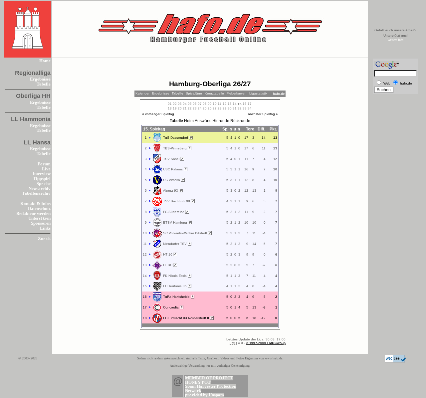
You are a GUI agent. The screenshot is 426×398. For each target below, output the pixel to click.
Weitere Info (395, 40)
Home (45, 61)
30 (230, 108)
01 (170, 103)
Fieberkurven (237, 93)
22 (190, 108)
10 (215, 103)
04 (185, 103)
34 (250, 108)
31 (235, 108)
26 (210, 108)
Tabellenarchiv (36, 193)
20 (180, 108)
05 (190, 103)
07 (200, 103)
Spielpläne (194, 93)
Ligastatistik (258, 93)
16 (245, 103)
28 (220, 108)
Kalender (142, 93)
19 (175, 108)
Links (45, 228)
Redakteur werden (33, 213)
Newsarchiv (40, 188)
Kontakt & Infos (35, 203)
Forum (44, 164)
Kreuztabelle (214, 93)
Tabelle (44, 84)
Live (46, 169)
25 (205, 108)
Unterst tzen (39, 218)
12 (225, 103)
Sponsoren (41, 223)
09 (210, 103)
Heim (189, 120)
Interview (42, 173)
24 (200, 108)
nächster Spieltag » (263, 114)
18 (170, 108)
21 (185, 108)
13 (230, 103)
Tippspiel (42, 178)
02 (175, 103)
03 (180, 103)
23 (195, 108)
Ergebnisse (40, 79)
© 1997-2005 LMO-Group (266, 343)
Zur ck (44, 238)
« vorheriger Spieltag (158, 114)
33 (245, 108)
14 (235, 103)
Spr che (44, 183)
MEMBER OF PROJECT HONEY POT (209, 380)
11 (219, 103)
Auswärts (203, 120)
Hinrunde (220, 120)
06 (195, 103)
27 (215, 108)
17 (250, 103)
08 (205, 103)
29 (225, 108)
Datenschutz (39, 208)
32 (240, 108)
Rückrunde (240, 120)
